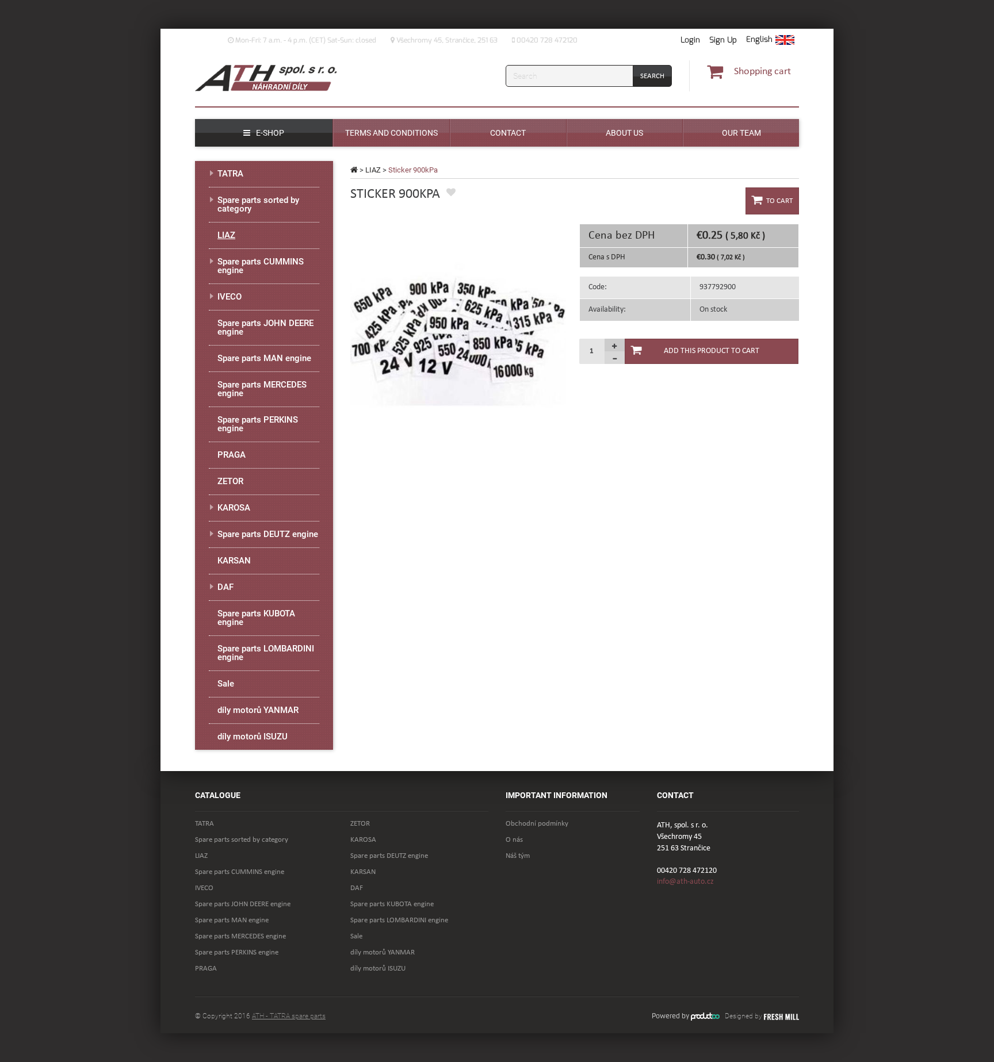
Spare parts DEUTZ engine (267, 534)
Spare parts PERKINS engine (257, 424)
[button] (770, 40)
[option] (458, 331)
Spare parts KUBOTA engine (256, 617)
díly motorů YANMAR (258, 710)
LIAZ (373, 170)
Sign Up (723, 39)
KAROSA (233, 508)
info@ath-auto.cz (685, 881)
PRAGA (231, 455)
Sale (225, 683)
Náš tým (518, 856)
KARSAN (234, 560)
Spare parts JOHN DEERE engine (265, 327)
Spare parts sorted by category (258, 204)
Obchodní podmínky (537, 823)
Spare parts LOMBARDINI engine (265, 652)
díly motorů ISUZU (252, 736)
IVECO (229, 297)
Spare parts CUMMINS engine (260, 265)
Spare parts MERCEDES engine (262, 388)
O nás (514, 840)
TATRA (230, 173)
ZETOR (230, 481)
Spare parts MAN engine (264, 358)
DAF (225, 587)
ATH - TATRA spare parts (289, 1016)
